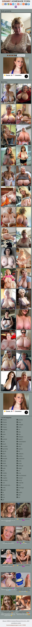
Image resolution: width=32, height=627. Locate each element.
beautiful (4, 446)
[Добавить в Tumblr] (26, 4)
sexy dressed (22, 475)
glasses (20, 420)
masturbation (22, 441)
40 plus (4, 420)
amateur (4, 429)
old (19, 451)
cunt (3, 483)
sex (19, 470)
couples (4, 478)
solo (19, 485)
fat (3, 492)
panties (20, 456)
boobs (4, 461)
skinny (20, 480)
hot (19, 429)
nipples (20, 449)
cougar (4, 475)
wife (19, 495)
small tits (20, 483)
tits (19, 490)
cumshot (4, 480)
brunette (4, 466)
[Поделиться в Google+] (11, 4)
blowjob (4, 458)
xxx (19, 497)
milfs (19, 446)
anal (3, 432)
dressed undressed (8, 485)
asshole (4, 439)
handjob (20, 424)
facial (3, 490)
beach (4, 444)
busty (3, 468)
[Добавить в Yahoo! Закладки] (16, 7)
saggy (20, 468)
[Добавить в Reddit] (21, 4)
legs (19, 434)
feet (3, 495)
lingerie (20, 439)
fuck (3, 497)
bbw (3, 441)
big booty (5, 449)
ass (3, 436)
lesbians (20, 436)
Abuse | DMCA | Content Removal (12, 621)
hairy (19, 422)
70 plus (4, 427)
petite (19, 461)
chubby (4, 473)
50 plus (4, 422)
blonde (4, 456)
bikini (3, 453)
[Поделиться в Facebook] (6, 4)
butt (3, 470)
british (4, 463)
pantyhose (21, 458)
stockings (21, 487)
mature (20, 444)
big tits (4, 451)
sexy (19, 473)
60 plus (4, 424)
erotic (4, 487)
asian (4, 434)
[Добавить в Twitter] (29, 4)
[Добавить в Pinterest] (18, 4)
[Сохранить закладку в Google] (8, 4)
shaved (20, 478)
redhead (20, 466)
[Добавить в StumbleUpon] (23, 4)
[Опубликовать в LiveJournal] (16, 4)
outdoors (20, 453)
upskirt (20, 492)
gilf (3, 499)
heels (19, 427)
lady (19, 432)
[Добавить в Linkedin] (13, 4)
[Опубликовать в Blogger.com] (3, 4)
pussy (20, 463)
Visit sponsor (21, 55)
